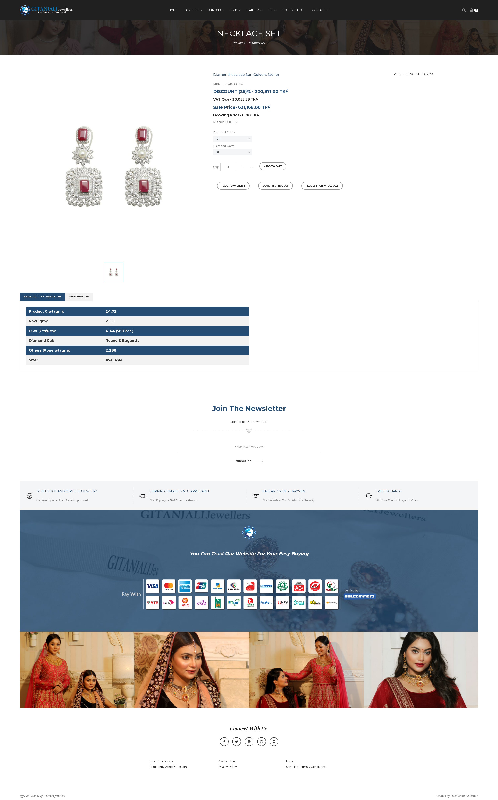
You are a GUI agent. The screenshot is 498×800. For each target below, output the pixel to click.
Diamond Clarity (224, 146)
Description (79, 296)
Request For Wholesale (322, 185)
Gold (233, 9)
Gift (270, 9)
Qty (216, 167)
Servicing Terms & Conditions (305, 766)
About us (192, 9)
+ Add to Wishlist (233, 185)
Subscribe (243, 461)
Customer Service (162, 761)
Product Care (227, 761)
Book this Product (275, 185)
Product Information (42, 296)
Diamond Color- (224, 132)
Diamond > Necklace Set (249, 43)
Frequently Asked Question (168, 766)
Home (173, 9)
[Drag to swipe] (77, 670)
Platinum (252, 9)
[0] (471, 10)
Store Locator (292, 9)
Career (290, 761)
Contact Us (320, 9)
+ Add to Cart (273, 166)
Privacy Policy (227, 766)
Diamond (214, 9)
